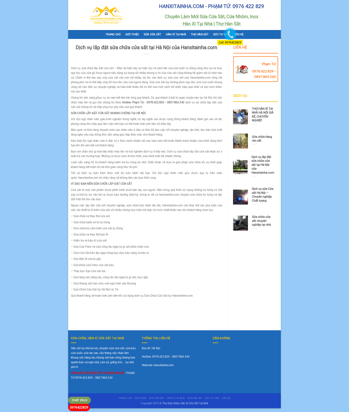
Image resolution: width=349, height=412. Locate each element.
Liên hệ (226, 398)
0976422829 (79, 407)
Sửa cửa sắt (152, 34)
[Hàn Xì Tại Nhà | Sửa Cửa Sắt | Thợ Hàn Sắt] (108, 15)
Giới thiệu (132, 34)
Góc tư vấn (212, 398)
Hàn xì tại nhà (176, 34)
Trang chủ (113, 34)
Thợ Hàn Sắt (199, 34)
